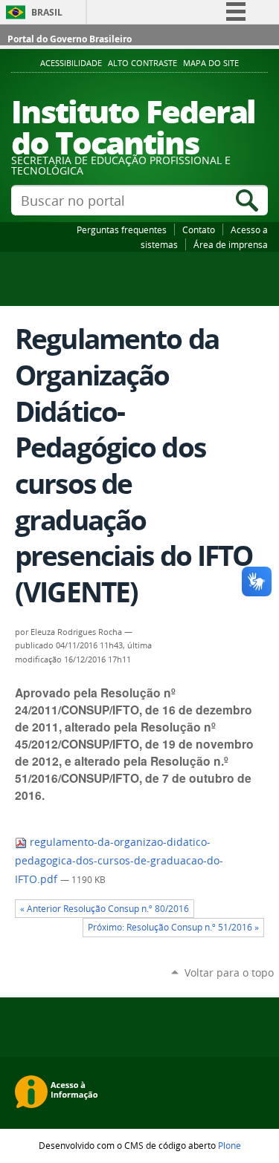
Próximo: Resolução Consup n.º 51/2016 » (173, 927)
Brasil (46, 12)
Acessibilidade (71, 63)
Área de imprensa (230, 244)
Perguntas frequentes (122, 229)
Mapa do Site (211, 63)
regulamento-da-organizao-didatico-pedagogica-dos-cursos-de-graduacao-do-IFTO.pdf (119, 860)
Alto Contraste (142, 63)
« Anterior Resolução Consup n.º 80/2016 (104, 908)
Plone (229, 1145)
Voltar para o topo (229, 972)
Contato (198, 229)
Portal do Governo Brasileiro (69, 39)
